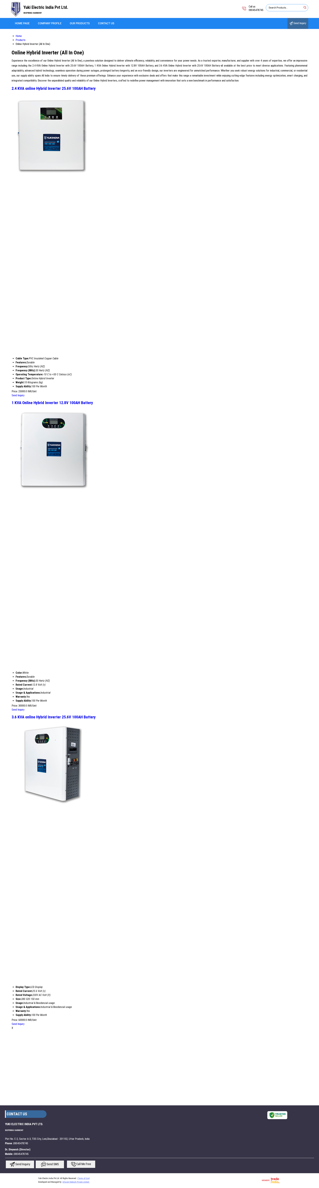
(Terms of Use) (83, 1178)
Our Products (80, 23)
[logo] (16, 15)
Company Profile (49, 23)
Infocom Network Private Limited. (76, 1182)
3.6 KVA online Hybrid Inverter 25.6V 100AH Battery (54, 717)
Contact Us (106, 23)
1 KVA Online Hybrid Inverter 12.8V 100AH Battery (52, 402)
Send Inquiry (299, 23)
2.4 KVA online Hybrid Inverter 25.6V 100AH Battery (54, 88)
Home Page (22, 23)
